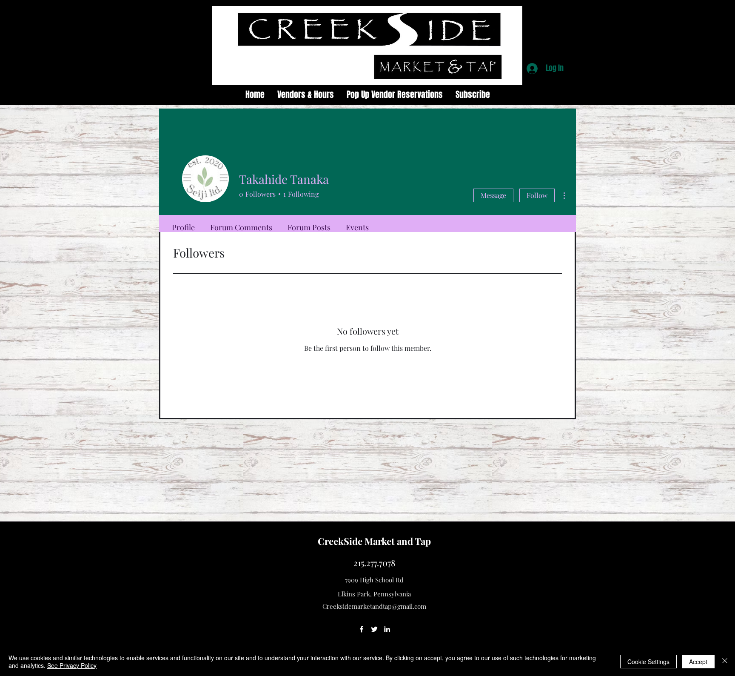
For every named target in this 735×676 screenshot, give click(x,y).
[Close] (725, 661)
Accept (698, 661)
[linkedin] (387, 629)
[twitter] (374, 629)
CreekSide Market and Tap (374, 541)
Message (493, 195)
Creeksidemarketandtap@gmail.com (374, 606)
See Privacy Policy (72, 665)
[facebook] (361, 629)
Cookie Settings (648, 661)
